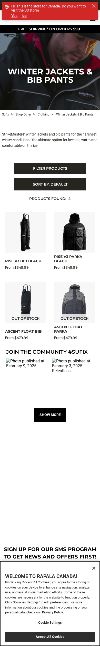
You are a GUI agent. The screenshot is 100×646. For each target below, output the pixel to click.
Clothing (43, 114)
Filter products (50, 168)
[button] (27, 379)
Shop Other (23, 114)
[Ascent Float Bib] (25, 302)
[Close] (93, 568)
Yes (14, 16)
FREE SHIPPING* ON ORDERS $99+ (50, 29)
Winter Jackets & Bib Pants (50, 75)
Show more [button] (50, 415)
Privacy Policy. (53, 612)
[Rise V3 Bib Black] (25, 232)
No (24, 16)
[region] (50, 603)
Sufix (5, 114)
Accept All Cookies (50, 637)
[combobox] (50, 184)
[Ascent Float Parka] (74, 302)
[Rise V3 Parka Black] (74, 232)
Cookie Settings (50, 622)
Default (50, 184)
